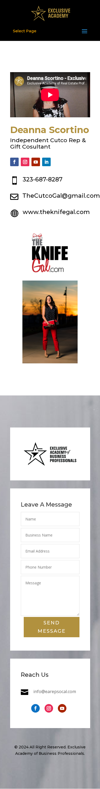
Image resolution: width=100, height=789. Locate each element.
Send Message (52, 627)
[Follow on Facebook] (14, 162)
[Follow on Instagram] (25, 162)
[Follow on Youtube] (35, 162)
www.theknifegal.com (56, 212)
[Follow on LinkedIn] (46, 162)
